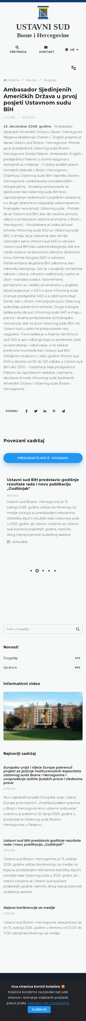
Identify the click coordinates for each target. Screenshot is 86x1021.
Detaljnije (19, 542)
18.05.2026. (13, 495)
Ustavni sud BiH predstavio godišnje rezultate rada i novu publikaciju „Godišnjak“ (43, 484)
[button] (31, 570)
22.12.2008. (9, 117)
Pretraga (18, 52)
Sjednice (10, 667)
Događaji (50, 80)
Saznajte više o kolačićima (48, 1003)
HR (72, 49)
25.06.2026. (9, 788)
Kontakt (46, 52)
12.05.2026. (9, 913)
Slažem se (39, 1009)
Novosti (31, 80)
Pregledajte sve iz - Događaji (43, 458)
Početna (13, 80)
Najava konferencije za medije (29, 908)
